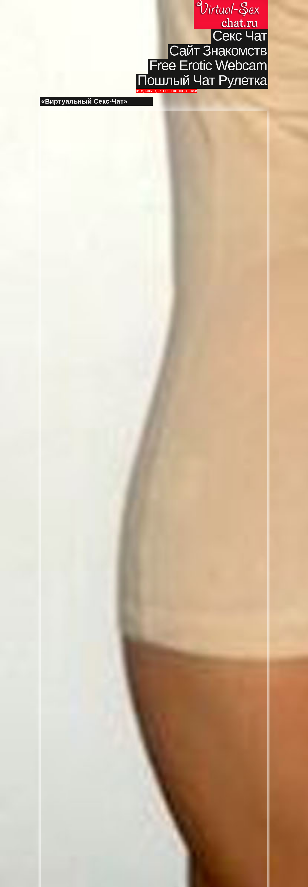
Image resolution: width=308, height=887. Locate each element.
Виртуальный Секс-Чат (231, 14)
